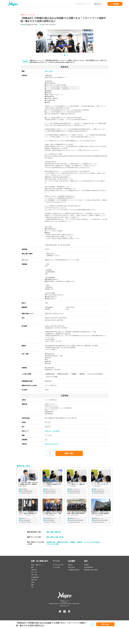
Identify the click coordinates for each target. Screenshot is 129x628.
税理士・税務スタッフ (37, 564)
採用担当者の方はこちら (82, 4)
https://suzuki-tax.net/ (51, 444)
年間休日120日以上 (63, 542)
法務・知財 (34, 579)
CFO (32, 587)
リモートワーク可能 (52, 544)
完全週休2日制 (50, 542)
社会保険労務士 (35, 577)
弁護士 (33, 582)
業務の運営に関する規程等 (91, 569)
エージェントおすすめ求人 (92, 542)
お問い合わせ (71, 567)
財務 (32, 584)
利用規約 (86, 564)
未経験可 (72, 542)
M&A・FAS (34, 572)
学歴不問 (79, 542)
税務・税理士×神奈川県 (53, 532)
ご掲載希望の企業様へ (74, 569)
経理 (32, 567)
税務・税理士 (49, 71)
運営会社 (70, 564)
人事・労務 (34, 574)
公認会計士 (34, 569)
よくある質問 (56, 567)
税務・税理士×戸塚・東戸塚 (54, 537)
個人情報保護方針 (88, 567)
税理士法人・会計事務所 (52, 431)
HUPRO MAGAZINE (58, 564)
